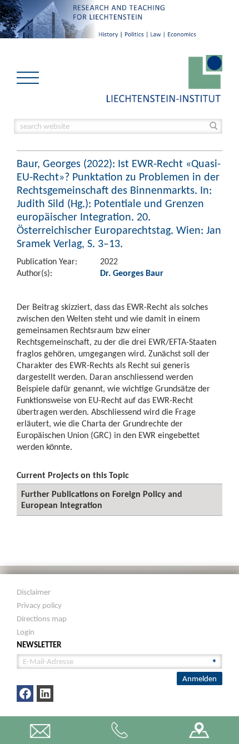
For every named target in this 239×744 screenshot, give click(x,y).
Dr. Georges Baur (131, 273)
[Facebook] (25, 693)
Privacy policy (39, 605)
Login (25, 632)
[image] (164, 77)
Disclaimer (34, 592)
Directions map (42, 619)
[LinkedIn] (45, 693)
